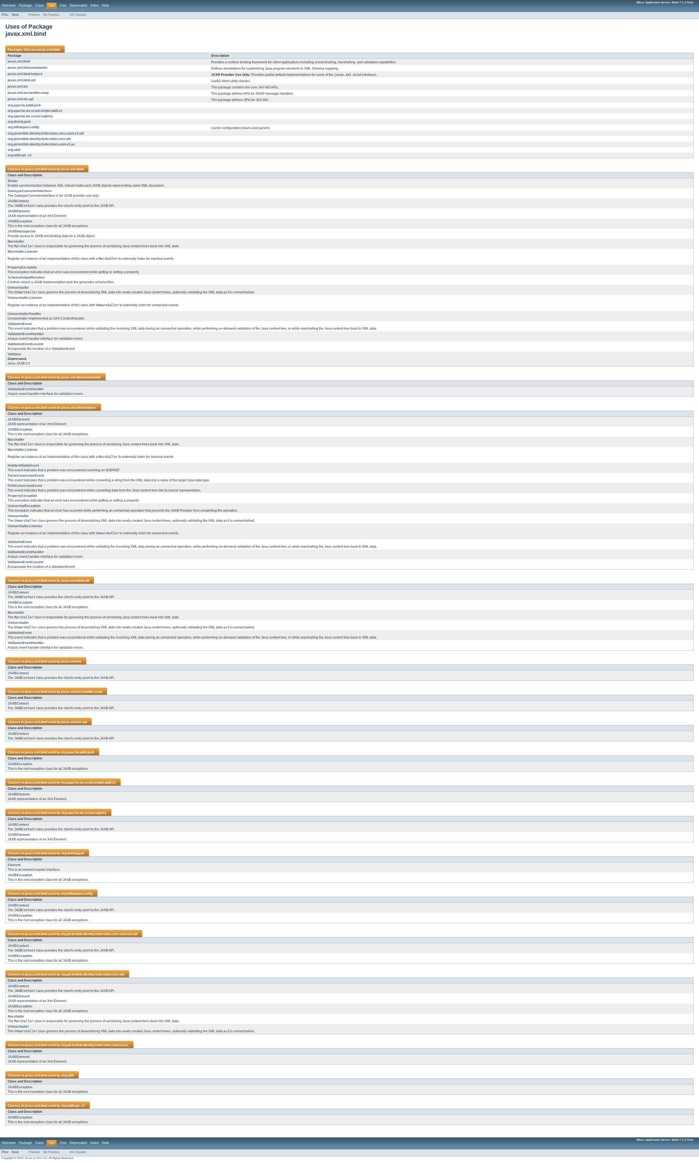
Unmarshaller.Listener (25, 298)
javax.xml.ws (18, 86)
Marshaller (16, 241)
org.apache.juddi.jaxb (24, 105)
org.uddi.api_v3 (19, 155)
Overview (9, 5)
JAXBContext (18, 201)
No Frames (51, 15)
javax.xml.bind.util (21, 80)
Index (94, 5)
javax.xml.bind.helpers (25, 74)
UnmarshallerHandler (24, 314)
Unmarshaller (18, 288)
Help (105, 5)
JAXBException (20, 221)
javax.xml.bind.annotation (27, 68)
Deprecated (78, 5)
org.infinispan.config (23, 127)
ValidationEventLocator (26, 344)
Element (14, 865)
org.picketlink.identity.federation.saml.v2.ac (41, 144)
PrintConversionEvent (25, 486)
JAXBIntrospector (22, 231)
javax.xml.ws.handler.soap (28, 93)
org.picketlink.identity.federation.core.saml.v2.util (46, 133)
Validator (14, 354)
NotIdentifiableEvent (23, 465)
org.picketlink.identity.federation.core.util (39, 139)
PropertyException (22, 267)
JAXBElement (18, 211)
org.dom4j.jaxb (19, 122)
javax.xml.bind (48, 50)
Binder (13, 181)
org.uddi (14, 150)
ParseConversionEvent (26, 476)
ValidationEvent (20, 324)
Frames (34, 15)
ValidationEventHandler (26, 334)
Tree (63, 5)
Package (25, 5)
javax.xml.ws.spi (20, 99)
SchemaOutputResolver (26, 277)
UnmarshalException (24, 506)
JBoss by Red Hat (36, 1157)
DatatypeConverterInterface (30, 191)
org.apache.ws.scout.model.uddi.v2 (35, 111)
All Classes (78, 15)
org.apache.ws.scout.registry (30, 116)
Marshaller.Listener (23, 252)
